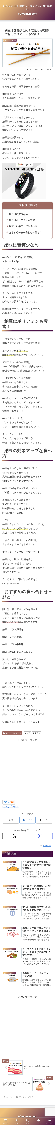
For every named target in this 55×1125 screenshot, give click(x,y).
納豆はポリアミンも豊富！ (23, 220)
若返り (37, 733)
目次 (25, 205)
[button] (44, 820)
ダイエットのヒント (13, 733)
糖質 (28, 733)
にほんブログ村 (10, 806)
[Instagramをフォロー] (40, 836)
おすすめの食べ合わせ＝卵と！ (25, 232)
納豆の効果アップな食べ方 (23, 226)
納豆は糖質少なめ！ (19, 214)
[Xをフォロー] (14, 836)
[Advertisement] (27, 769)
